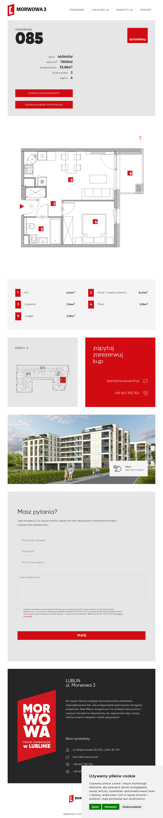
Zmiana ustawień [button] (132, 806)
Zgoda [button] (95, 806)
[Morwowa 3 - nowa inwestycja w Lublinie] (27, 10)
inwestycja (124, 10)
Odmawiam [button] (110, 806)
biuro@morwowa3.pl (123, 381)
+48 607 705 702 (126, 393)
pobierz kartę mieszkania (44, 93)
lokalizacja (100, 10)
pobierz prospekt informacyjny (44, 104)
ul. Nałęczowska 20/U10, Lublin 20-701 (96, 750)
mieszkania (77, 10)
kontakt (146, 10)
